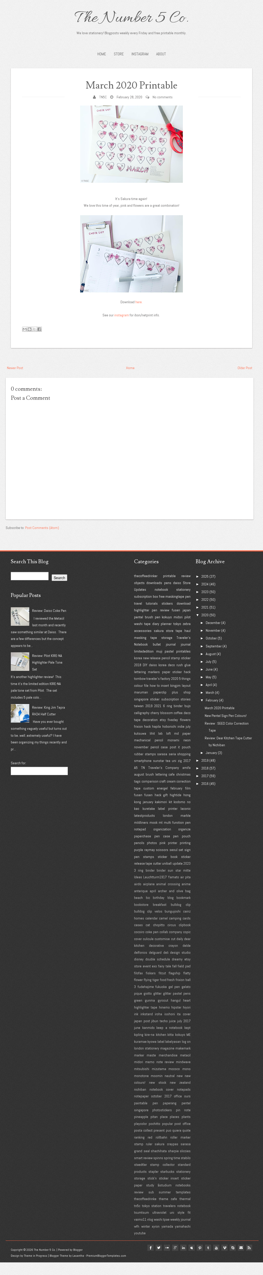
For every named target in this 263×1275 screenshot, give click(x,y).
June (209, 669)
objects (139, 582)
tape (179, 630)
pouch (186, 747)
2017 (187, 760)
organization (162, 829)
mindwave (183, 1062)
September (214, 646)
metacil (185, 1055)
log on (186, 1041)
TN (143, 767)
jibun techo (159, 1021)
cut (173, 938)
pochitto (154, 1123)
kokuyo (167, 617)
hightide (175, 795)
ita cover (184, 1014)
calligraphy (141, 712)
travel (138, 603)
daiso (177, 582)
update (178, 863)
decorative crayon (163, 945)
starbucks (167, 1171)
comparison (150, 781)
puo (168, 1130)
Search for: (18, 763)
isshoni (169, 1014)
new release (152, 658)
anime (186, 884)
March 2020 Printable (131, 85)
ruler (149, 1144)
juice (172, 1021)
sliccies (185, 1151)
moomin (157, 1075)
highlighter (141, 610)
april (153, 891)
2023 (187, 863)
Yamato (173, 877)
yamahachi (183, 1226)
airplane (149, 884)
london (168, 815)
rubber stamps (145, 754)
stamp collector (162, 1164)
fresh (171, 979)
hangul (176, 1000)
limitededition (144, 651)
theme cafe (168, 1198)
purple (138, 849)
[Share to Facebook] (39, 329)
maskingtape (174, 596)
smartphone (143, 760)
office (178, 1096)
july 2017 (184, 1021)
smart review (143, 1158)
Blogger (78, 1250)
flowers (185, 719)
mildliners (141, 822)
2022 (205, 599)
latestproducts (144, 815)
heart (187, 1000)
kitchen (161, 1034)
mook (153, 822)
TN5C (103, 97)
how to (155, 685)
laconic (186, 808)
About (161, 54)
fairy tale (164, 966)
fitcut (162, 973)
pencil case (159, 747)
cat (148, 925)
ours (187, 1096)
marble (186, 815)
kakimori (161, 802)
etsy (163, 719)
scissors (162, 849)
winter (145, 1226)
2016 (205, 783)
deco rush (175, 665)
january (148, 802)
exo (154, 966)
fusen (176, 610)
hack (147, 726)
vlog (150, 1219)
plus (175, 692)
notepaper (141, 1096)
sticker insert (169, 1178)
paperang (169, 1103)
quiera (176, 1130)
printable (169, 576)
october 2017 (161, 1096)
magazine (167, 1048)
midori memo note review (154, 1062)
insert (165, 685)
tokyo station (152, 1205)
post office (182, 1123)
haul (187, 630)
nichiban (140, 1089)
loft (168, 733)
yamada (167, 1226)
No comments (163, 97)
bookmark (183, 897)
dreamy (177, 959)
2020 (174, 678)
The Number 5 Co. (131, 18)
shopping (184, 754)
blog (170, 897)
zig (180, 760)
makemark (183, 1048)
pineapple (141, 1116)
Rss (249, 1248)
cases (138, 925)
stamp (175, 658)
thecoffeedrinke (145, 1198)
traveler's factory (158, 678)
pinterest (200, 1248)
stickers (167, 603)
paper (166, 672)
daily (179, 938)
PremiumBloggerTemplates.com (106, 1256)
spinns (158, 1158)
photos (152, 842)
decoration (150, 719)
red (150, 1137)
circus (171, 925)
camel (163, 918)
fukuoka (161, 986)
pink (162, 842)
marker (139, 1055)
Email (241, 1248)
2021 (157, 706)
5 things (185, 678)
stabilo (186, 1158)
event (147, 966)
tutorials (152, 603)
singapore (141, 699)
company (175, 932)
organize (184, 829)
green (138, 1000)
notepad (140, 829)
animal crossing (168, 884)
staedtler (140, 1164)
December (213, 622)
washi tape (142, 623)
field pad (184, 966)
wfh (136, 1226)
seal (147, 1151)
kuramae (140, 1041)
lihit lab (156, 733)
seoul (173, 849)
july (188, 726)
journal (186, 644)
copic (187, 932)
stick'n (152, 1178)
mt (161, 822)
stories (186, 699)
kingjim (175, 685)
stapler (153, 1171)
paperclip (159, 692)
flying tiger (151, 979)
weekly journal (180, 1219)
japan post (142, 1021)
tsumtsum (141, 1212)
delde (187, 945)
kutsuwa (140, 733)
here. (139, 302)
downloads (154, 582)
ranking (139, 1137)
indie (180, 726)
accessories (143, 630)
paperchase (142, 836)
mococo (174, 1068)
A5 (136, 767)
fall (174, 966)
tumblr (208, 1248)
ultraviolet (159, 1212)
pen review (160, 610)
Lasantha (78, 1256)
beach (138, 897)
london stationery (146, 1048)
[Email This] (24, 329)
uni (174, 760)
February (212, 700)
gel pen (174, 986)
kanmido (148, 1027)
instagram (121, 315)
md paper (182, 733)
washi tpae (162, 1219)
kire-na (149, 1034)
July (208, 661)
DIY (145, 665)
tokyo (177, 623)
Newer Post (15, 368)
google (175, 1248)
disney (139, 959)
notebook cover (161, 1089)
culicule (148, 938)
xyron (155, 1226)
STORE (119, 54)
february (176, 788)
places (174, 1116)
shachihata (159, 1151)
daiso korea (157, 665)
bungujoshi (173, 911)
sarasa (162, 754)
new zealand (180, 1082)
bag (188, 891)
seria (172, 754)
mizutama (159, 1068)
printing (185, 842)
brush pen (152, 617)
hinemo (164, 1007)
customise (162, 938)
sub (151, 1192)
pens (167, 582)
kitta (170, 1034)
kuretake (149, 808)
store (169, 630)
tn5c (137, 1205)
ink (136, 1014)
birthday (158, 897)
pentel (138, 617)
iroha (158, 1014)
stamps (148, 856)
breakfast (159, 904)
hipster (176, 1007)
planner (166, 623)
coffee (178, 712)
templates (183, 1192)
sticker (186, 658)
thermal (185, 1198)
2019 (149, 706)
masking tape (145, 637)
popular (167, 1123)
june (137, 1027)
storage (166, 637)
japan (187, 610)
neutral (170, 1075)
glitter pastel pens (177, 993)
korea (138, 658)
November (213, 630)
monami (173, 740)
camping (175, 918)
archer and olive (170, 891)
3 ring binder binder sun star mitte (162, 870)
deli (165, 952)
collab (163, 932)
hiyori (187, 1007)
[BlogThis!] (29, 329)
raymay (149, 849)
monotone (141, 1075)
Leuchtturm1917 (155, 877)
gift (165, 795)
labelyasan (173, 1041)
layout (186, 685)
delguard (155, 952)
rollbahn (161, 1137)
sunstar (158, 760)
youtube (140, 1233)
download (184, 603)
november (141, 747)
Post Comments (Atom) (42, 527)
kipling (138, 1034)
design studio (180, 952)
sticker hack (181, 672)
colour (138, 685)
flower (138, 979)
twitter (159, 1248)
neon (187, 740)
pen (188, 596)
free (162, 596)
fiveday (173, 719)
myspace (192, 1248)
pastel (169, 651)
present (159, 1130)
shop (187, 692)
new (180, 1075)
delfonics (140, 952)
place (164, 1116)
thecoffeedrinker (145, 576)
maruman (141, 692)
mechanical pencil (148, 740)
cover (138, 938)
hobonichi (169, 726)
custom (148, 788)
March (210, 692)
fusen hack (152, 795)
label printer (167, 808)
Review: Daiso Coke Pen (49, 610)
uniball (167, 863)
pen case (162, 836)
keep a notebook (169, 1027)
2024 (205, 584)
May (208, 677)
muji (159, 651)
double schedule (157, 959)
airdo (137, 884)
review (186, 576)
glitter (157, 993)
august (139, 774)
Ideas (138, 877)
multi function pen (177, 822)
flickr (167, 1248)
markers (154, 672)
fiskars (151, 973)
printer (172, 842)
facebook (150, 1248)
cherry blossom (162, 712)
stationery (183, 589)
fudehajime (146, 986)
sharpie (173, 1151)
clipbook (185, 925)
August (211, 654)
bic (148, 897)
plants (186, 1116)
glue (187, 665)
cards (187, 918)
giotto (148, 993)
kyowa (151, 1041)
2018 (137, 665)
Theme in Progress (35, 1256)
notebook (161, 589)
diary (155, 623)
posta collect (143, 1130)
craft (162, 781)
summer (165, 1192)
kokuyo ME (183, 1034)
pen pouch (182, 836)
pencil (166, 658)
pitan (154, 1116)
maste (151, 1055)
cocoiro (139, 932)
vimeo (224, 1248)
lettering (140, 672)
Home (101, 54)
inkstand (146, 1014)
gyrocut (163, 1000)
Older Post (245, 368)
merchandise (168, 1055)
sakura (159, 630)
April (209, 684)
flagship (174, 973)
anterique (141, 891)
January (211, 752)
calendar (151, 918)
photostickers (162, 1110)
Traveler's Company (163, 767)
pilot (187, 617)
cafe (171, 774)
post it (175, 747)
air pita (185, 877)
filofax (138, 973)
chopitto (159, 925)
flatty (187, 973)
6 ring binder (173, 706)
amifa (186, 767)
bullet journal (164, 644)
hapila (156, 726)
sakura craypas (166, 1144)
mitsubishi (141, 1068)
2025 (205, 576)
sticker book (168, 856)
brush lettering (156, 774)
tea (168, 760)
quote (186, 1130)
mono (186, 1068)
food (163, 979)
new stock (157, 1082)
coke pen (151, 932)
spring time (172, 1158)
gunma (150, 1000)
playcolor (140, 1123)
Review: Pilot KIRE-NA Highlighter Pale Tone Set (47, 662)
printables (183, 651)
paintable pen (146, 1103)
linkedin (183, 1248)
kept (187, 1027)
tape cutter (153, 863)
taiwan (139, 706)
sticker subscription (164, 699)
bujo (187, 706)
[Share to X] (34, 329)
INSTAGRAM (140, 54)
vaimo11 (140, 1219)
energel (162, 788)
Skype (233, 1248)
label (160, 1041)
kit (170, 802)
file (146, 685)
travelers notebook (177, 1205)
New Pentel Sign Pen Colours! (226, 715)
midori (178, 617)
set (181, 849)
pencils (139, 842)
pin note (183, 1110)
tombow (140, 678)
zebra (187, 623)
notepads (184, 1089)
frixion (138, 726)
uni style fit (180, 1212)
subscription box (146, 596)
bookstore (141, 904)
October (211, 638)
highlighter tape (145, 1007)
